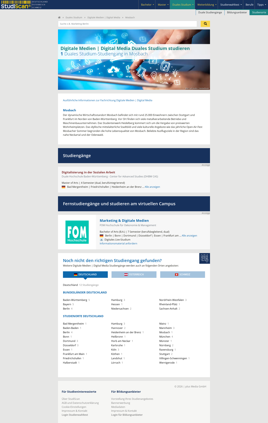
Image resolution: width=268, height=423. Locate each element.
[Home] (59, 17)
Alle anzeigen (151, 187)
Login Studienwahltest (75, 414)
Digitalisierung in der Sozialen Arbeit (88, 172)
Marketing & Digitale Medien (124, 220)
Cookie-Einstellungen (74, 407)
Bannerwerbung (120, 403)
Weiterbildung (205, 4)
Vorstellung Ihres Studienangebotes (132, 399)
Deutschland (87, 274)
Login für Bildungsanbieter (127, 414)
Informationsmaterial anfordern (118, 243)
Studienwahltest (229, 4)
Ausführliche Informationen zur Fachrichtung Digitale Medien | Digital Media (107, 100)
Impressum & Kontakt (74, 410)
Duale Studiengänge (210, 12)
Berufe (249, 4)
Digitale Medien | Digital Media (103, 17)
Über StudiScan (71, 399)
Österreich (136, 274)
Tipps (260, 4)
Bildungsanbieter (237, 12)
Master (162, 4)
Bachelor (146, 4)
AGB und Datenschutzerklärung (80, 403)
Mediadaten (118, 407)
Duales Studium (181, 4)
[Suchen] (205, 24)
